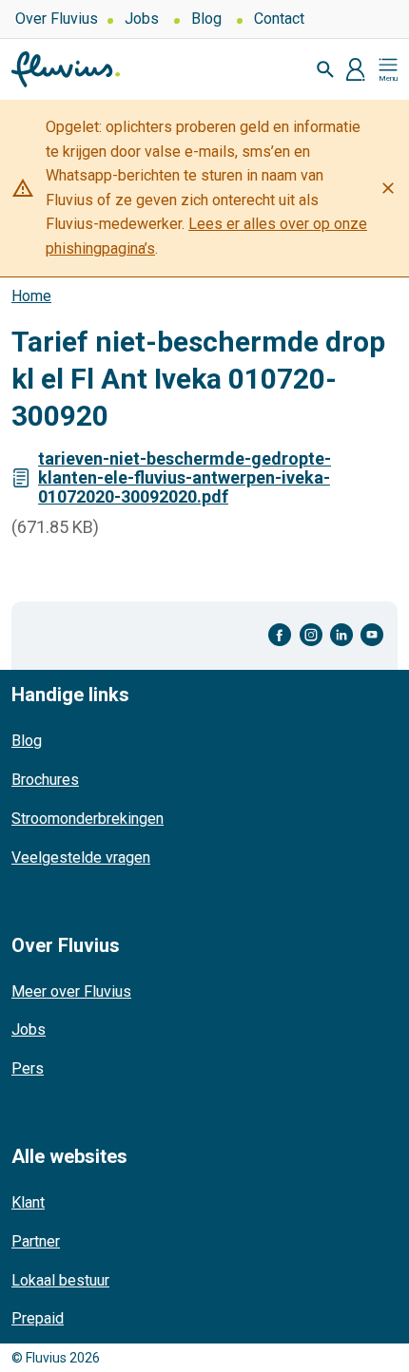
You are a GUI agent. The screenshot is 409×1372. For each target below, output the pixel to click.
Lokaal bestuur (60, 1280)
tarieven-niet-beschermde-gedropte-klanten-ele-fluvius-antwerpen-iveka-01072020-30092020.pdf (184, 477)
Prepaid (37, 1318)
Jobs (142, 19)
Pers (27, 1068)
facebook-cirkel (280, 635)
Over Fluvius (56, 19)
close (388, 188)
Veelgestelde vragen (80, 857)
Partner (35, 1241)
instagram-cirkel (311, 635)
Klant (28, 1202)
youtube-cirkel (371, 635)
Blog (206, 19)
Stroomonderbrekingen (87, 819)
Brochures (45, 780)
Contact (279, 19)
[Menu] (388, 69)
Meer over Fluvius (71, 991)
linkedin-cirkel (341, 635)
